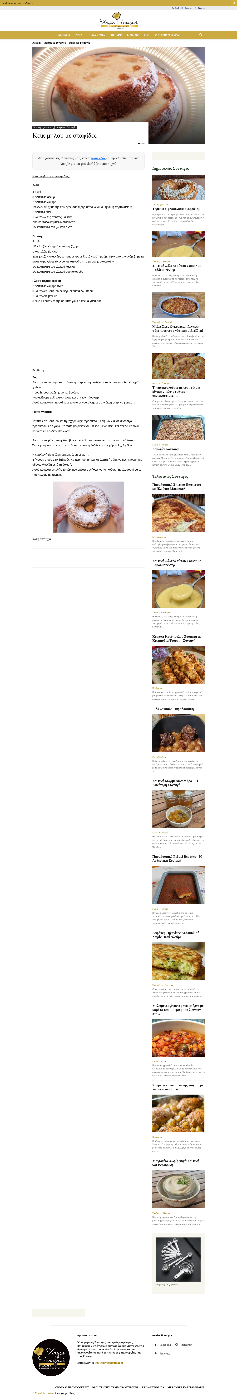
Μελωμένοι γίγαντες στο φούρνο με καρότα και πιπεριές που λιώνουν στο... (177, 1010)
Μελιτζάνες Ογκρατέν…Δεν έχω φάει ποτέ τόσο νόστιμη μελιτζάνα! (177, 329)
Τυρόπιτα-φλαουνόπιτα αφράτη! (176, 209)
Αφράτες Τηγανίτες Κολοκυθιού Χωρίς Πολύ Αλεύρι (175, 935)
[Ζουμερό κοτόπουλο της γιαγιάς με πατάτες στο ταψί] (178, 1113)
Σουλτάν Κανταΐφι (165, 449)
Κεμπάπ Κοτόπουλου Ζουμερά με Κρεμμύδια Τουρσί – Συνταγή (176, 638)
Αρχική (36, 42)
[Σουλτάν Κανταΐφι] (178, 427)
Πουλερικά (157, 688)
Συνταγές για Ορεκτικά (162, 985)
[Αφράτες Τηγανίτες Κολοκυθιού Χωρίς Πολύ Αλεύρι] (178, 961)
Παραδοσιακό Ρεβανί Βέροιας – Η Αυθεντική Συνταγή (177, 858)
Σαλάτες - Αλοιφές (161, 261)
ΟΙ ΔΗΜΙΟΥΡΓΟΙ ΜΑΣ (167, 35)
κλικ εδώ (98, 158)
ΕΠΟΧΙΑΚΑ (133, 35)
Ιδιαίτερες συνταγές (55, 42)
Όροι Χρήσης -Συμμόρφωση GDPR (115, 1387)
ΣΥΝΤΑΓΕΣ (64, 35)
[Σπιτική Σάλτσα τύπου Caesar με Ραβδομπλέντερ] (178, 244)
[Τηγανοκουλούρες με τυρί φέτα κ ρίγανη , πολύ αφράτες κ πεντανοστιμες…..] (178, 366)
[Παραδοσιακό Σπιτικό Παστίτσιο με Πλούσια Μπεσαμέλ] (178, 513)
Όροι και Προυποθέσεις (72, 1387)
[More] (94, 561)
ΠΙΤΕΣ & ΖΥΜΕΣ (96, 35)
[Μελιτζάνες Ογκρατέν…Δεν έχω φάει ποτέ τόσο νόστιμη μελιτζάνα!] (178, 305)
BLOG (147, 35)
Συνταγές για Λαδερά (162, 322)
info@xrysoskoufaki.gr (109, 1362)
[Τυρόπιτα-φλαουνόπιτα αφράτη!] (178, 187)
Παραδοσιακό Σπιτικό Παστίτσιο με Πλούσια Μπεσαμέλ (176, 487)
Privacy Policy (153, 1387)
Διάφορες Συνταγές (66, 127)
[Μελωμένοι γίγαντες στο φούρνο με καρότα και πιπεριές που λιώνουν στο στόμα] (178, 1038)
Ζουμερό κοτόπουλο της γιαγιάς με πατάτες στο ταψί (177, 1087)
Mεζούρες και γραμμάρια (186, 1387)
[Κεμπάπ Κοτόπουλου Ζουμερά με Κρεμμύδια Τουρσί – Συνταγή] (178, 665)
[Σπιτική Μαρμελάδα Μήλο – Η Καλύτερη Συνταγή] (178, 809)
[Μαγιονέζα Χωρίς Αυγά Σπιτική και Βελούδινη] (178, 1189)
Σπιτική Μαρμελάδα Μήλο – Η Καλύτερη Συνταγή (175, 783)
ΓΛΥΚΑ (78, 35)
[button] (201, 35)
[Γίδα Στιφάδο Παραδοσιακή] (178, 733)
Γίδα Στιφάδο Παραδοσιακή (173, 709)
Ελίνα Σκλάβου (159, 537)
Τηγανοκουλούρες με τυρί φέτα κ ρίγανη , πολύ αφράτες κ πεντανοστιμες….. (176, 392)
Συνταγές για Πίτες (161, 204)
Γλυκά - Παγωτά (160, 444)
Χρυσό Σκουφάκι (44, 1393)
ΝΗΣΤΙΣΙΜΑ (116, 35)
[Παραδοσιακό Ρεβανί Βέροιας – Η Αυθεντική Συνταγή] (178, 885)
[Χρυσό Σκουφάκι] (118, 21)
